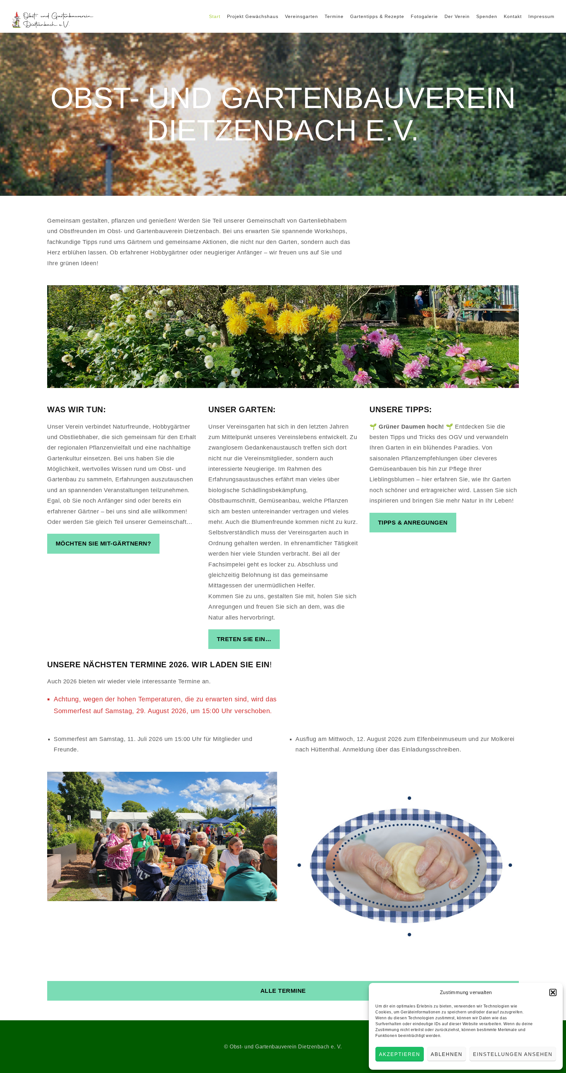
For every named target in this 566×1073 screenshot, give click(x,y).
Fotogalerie (424, 16)
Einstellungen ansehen (513, 1054)
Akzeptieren (399, 1054)
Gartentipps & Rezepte (377, 16)
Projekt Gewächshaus (252, 16)
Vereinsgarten (301, 16)
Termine (334, 16)
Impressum (541, 16)
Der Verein (457, 16)
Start (214, 16)
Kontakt (513, 16)
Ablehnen (446, 1054)
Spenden (486, 16)
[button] (553, 992)
